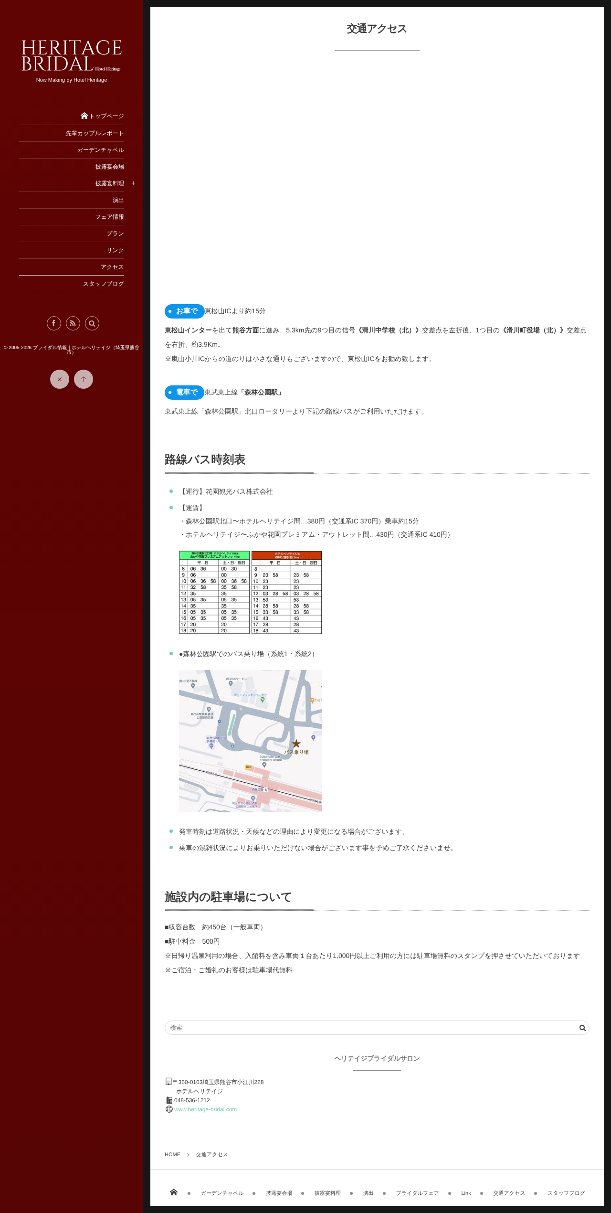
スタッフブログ (566, 1193)
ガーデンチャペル (222, 1193)
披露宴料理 (328, 1193)
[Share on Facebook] (54, 323)
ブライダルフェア (417, 1193)
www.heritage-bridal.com (205, 1109)
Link (466, 1193)
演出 (368, 1193)
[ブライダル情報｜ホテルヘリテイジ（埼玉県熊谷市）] (71, 70)
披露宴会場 (279, 1193)
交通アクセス (509, 1193)
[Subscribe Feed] (73, 323)
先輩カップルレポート (95, 133)
